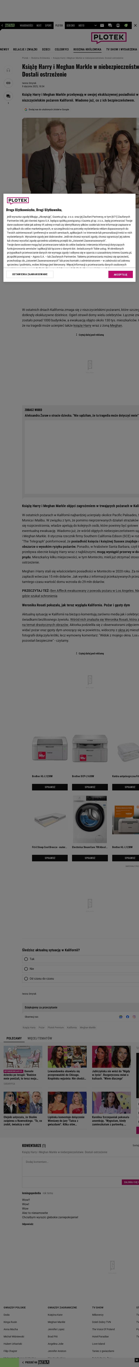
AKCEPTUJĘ (120, 274)
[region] (69, 238)
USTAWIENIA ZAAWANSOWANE (30, 274)
